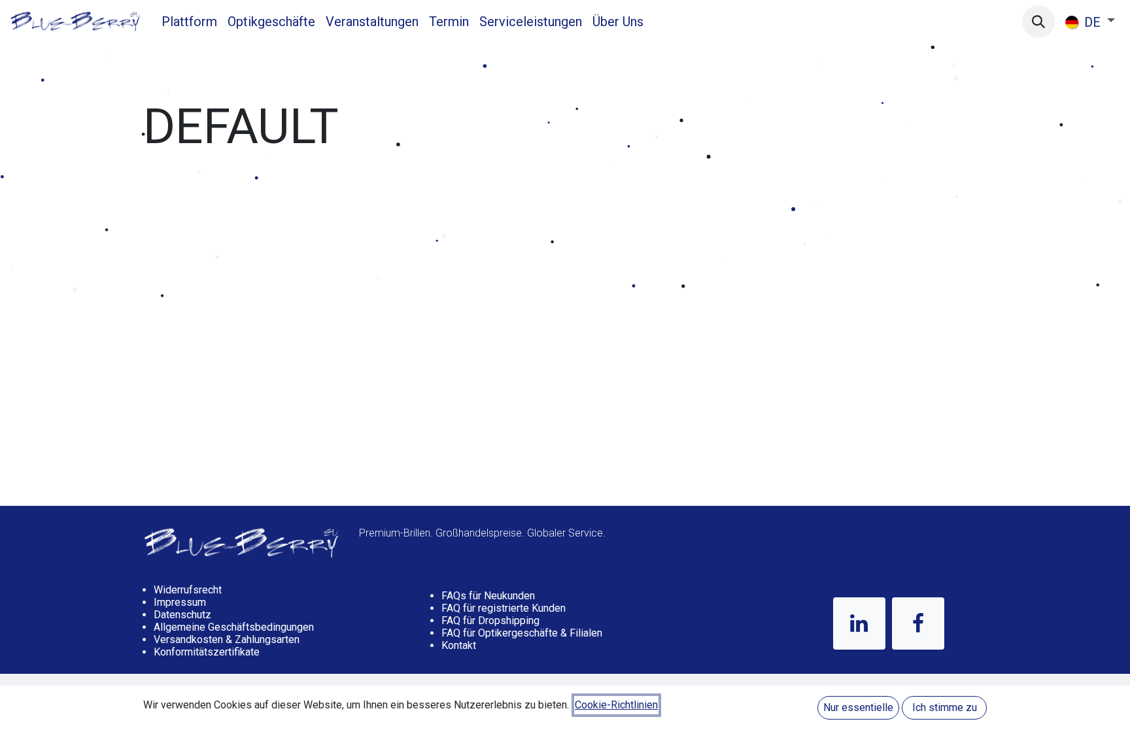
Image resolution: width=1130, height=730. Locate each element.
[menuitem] (189, 21)
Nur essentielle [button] (858, 707)
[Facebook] (918, 623)
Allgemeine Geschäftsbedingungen (234, 627)
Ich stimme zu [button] (944, 707)
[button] (1038, 21)
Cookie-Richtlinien (616, 705)
